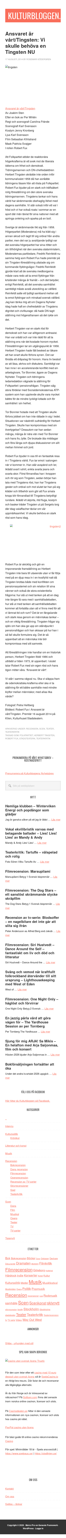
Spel (12, 1190)
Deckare (54, 1258)
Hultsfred (49, 1270)
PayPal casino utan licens (19, 1427)
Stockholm (31, 1309)
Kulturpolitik (11, 1134)
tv (6, 1320)
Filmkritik (45, 1263)
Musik (8, 1153)
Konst (40, 1275)
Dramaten (23, 1263)
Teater (50, 728)
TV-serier (15, 1230)
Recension (32, 728)
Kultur (46, 1275)
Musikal (14, 1214)
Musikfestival (50, 1283)
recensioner (33, 1295)
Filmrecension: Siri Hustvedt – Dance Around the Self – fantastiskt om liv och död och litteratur (29, 950)
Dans (13, 1206)
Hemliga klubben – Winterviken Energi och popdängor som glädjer (30, 809)
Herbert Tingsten (44, 735)
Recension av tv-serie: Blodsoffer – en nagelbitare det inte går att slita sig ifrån (32, 921)
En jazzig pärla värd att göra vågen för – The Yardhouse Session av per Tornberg (28, 1021)
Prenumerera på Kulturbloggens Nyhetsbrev (29, 773)
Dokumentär (10, 1263)
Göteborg (39, 1270)
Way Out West (32, 1320)
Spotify (20, 1309)
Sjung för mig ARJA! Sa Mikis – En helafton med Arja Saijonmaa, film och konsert (31, 1045)
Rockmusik (50, 1295)
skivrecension (11, 1309)
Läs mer (55, 819)
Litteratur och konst (15, 1145)
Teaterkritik (12, 731)
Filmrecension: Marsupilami (27, 871)
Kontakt (9, 1488)
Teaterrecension (51, 1315)
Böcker (31, 1258)
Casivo (9, 1441)
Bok (7, 1258)
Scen (42, 728)
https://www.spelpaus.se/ (19, 1453)
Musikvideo (10, 1289)
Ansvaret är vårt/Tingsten (20, 108)
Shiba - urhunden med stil (19, 1343)
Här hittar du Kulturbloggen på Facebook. (27, 1100)
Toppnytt (10, 1238)
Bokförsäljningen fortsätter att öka (29, 1066)
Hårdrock (10, 1275)
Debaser (45, 1258)
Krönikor (15, 1138)
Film (12, 1210)
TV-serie (11, 1320)
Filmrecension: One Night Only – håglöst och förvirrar (31, 1001)
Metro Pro (30, 1525)
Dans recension (19, 1169)
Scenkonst (37, 1302)
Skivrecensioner (19, 1185)
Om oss (9, 1496)
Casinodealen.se (18, 1411)
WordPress (28, 1528)
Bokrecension (18, 1165)
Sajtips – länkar (13, 1504)
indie (20, 1275)
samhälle (11, 1303)
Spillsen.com (30, 1397)
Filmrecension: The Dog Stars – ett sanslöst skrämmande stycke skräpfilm (31, 894)
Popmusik (38, 1289)
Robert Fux (11, 738)
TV (12, 1226)
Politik (26, 1288)
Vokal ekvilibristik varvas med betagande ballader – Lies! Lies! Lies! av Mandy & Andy (31, 833)
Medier (24, 1283)
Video (19, 1320)
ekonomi (35, 1263)
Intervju (9, 1126)
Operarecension (19, 1177)
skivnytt (53, 1302)
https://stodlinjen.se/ (46, 1453)
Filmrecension (18, 1173)
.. (6, 1118)
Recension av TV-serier (23, 1181)
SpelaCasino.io (49, 1376)
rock (41, 1295)
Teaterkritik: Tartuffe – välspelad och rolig (31, 854)
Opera (13, 1218)
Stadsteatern (27, 738)
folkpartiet (26, 735)
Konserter (30, 1275)
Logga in (39, 1528)
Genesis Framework (48, 1525)
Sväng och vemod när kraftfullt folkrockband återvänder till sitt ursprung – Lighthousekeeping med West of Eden (30, 977)
